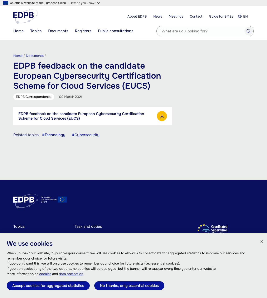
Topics (36, 31)
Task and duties (88, 226)
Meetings (176, 16)
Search (248, 31)
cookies (45, 274)
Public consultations (115, 31)
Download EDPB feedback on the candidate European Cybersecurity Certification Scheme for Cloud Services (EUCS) (162, 116)
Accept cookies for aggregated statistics (48, 285)
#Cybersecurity (85, 135)
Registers (83, 31)
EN (245, 16)
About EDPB (137, 16)
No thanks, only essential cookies (129, 285)
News (157, 16)
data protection (71, 274)
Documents (58, 31)
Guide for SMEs (221, 16)
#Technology (53, 135)
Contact (196, 16)
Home (18, 31)
